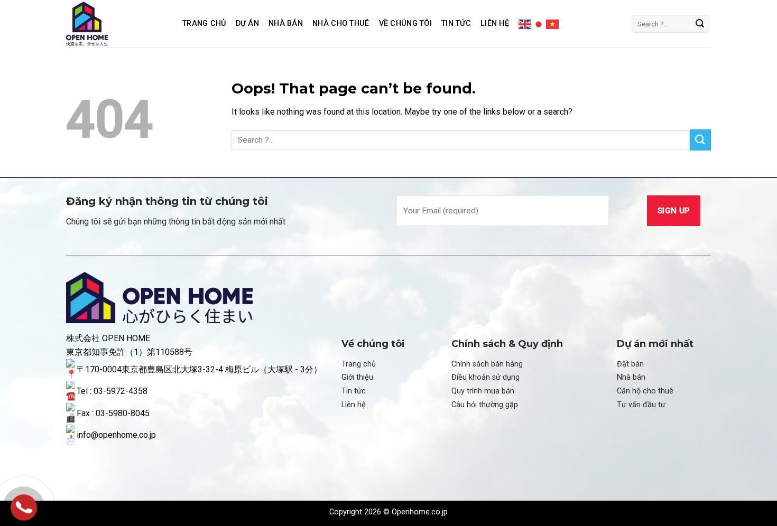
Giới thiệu (357, 377)
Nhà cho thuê (340, 23)
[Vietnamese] (553, 23)
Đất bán (630, 364)
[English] (525, 23)
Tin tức (456, 23)
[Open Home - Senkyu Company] (116, 24)
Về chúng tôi (405, 23)
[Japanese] (539, 23)
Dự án (247, 23)
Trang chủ (204, 23)
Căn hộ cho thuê (645, 391)
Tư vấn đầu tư (641, 404)
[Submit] (700, 24)
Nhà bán (631, 377)
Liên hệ (494, 23)
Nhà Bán (286, 23)
